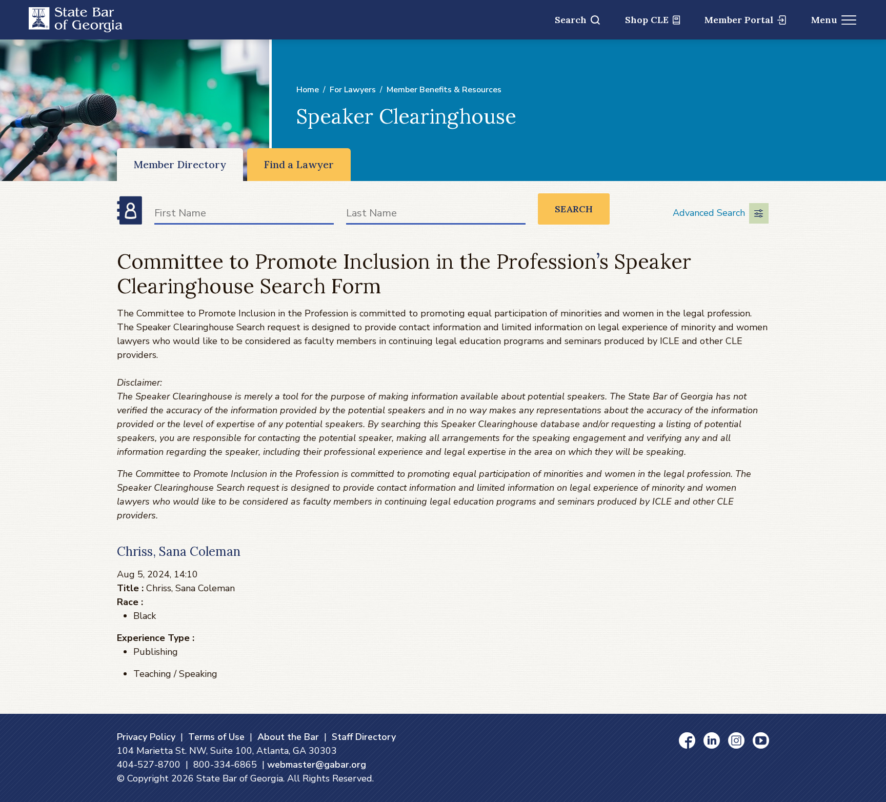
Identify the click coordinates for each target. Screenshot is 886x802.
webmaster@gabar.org (316, 764)
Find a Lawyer (299, 164)
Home (307, 89)
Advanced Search (709, 213)
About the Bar (288, 737)
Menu (824, 20)
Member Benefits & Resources (444, 89)
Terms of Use (216, 737)
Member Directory (180, 164)
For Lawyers (353, 89)
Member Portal (738, 20)
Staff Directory (364, 737)
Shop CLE (647, 20)
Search (571, 20)
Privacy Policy (146, 737)
